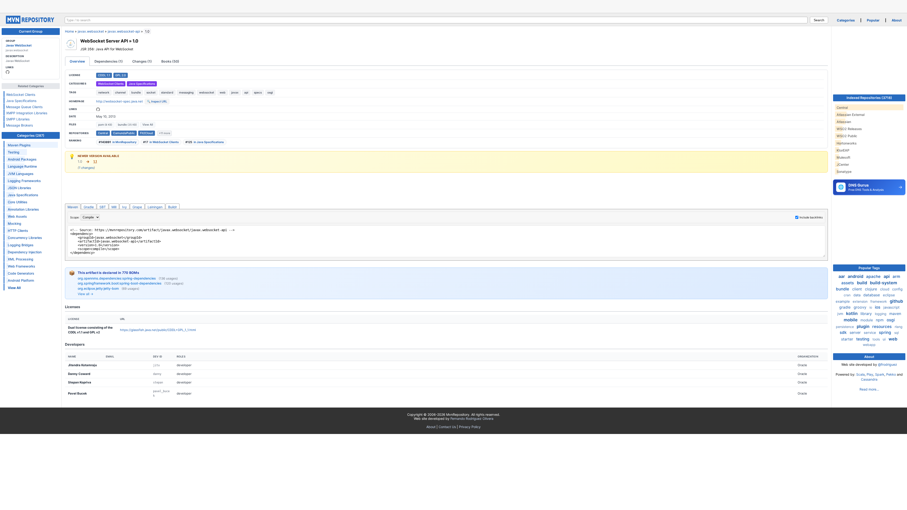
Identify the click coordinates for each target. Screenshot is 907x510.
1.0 (135, 40)
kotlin (852, 313)
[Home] (31, 23)
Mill (113, 207)
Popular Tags (869, 268)
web (223, 92)
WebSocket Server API (104, 40)
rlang (899, 327)
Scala (860, 374)
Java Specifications (21, 101)
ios (878, 307)
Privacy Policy (470, 427)
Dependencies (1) (108, 61)
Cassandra (869, 379)
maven (895, 313)
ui (885, 339)
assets (848, 282)
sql (896, 333)
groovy (861, 307)
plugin (863, 326)
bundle (136, 92)
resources (882, 326)
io (871, 307)
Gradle (89, 207)
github (896, 301)
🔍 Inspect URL (157, 101)
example (843, 301)
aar (842, 276)
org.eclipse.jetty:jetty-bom (99, 288)
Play (870, 374)
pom (105, 124)
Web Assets (17, 216)
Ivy (124, 207)
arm (896, 276)
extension (860, 301)
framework (879, 301)
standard (167, 92)
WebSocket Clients (20, 95)
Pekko (891, 374)
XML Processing (20, 259)
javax (235, 92)
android (856, 276)
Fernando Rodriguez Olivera (471, 418)
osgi (270, 92)
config (897, 289)
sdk (844, 332)
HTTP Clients (18, 231)
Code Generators (21, 273)
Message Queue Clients (24, 107)
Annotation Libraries (23, 209)
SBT (102, 207)
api (246, 92)
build (862, 282)
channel (120, 92)
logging (881, 314)
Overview (77, 61)
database (872, 295)
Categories (846, 20)
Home (69, 31)
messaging (186, 92)
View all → (85, 294)
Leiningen (155, 207)
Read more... (869, 389)
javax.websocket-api (124, 31)
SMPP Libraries (18, 119)
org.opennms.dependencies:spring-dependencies (117, 278)
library (866, 313)
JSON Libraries (19, 188)
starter (847, 339)
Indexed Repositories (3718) (869, 98)
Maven (73, 207)
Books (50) (170, 61)
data (857, 295)
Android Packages (22, 159)
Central (103, 133)
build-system (883, 282)
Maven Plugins (19, 145)
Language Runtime (22, 166)
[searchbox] (436, 20)
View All (147, 124)
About (897, 20)
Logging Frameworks (24, 181)
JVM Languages (21, 174)
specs (258, 92)
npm (880, 320)
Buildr (172, 207)
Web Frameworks (21, 266)
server (856, 332)
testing (863, 339)
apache (874, 276)
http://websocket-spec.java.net (119, 101)
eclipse (889, 295)
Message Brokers (19, 125)
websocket (206, 92)
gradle (845, 307)
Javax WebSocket (19, 45)
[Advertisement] (453, 6)
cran (847, 295)
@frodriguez (887, 364)
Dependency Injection (25, 252)
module (867, 320)
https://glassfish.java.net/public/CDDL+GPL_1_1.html (158, 330)
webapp (869, 345)
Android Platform (21, 280)
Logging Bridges (21, 245)
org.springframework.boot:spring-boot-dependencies (120, 283)
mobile (851, 319)
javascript (891, 307)
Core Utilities (17, 202)
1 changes (86, 168)
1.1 (95, 161)
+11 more (164, 133)
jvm (840, 313)
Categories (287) (30, 135)
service (870, 332)
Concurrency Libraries (25, 238)
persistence (845, 327)
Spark (879, 374)
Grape (137, 207)
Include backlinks (811, 217)
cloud (885, 289)
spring (885, 332)
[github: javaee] (7, 72)
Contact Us (447, 427)
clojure (871, 289)
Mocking (14, 223)
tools (877, 339)
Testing (13, 152)
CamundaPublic (124, 133)
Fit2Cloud (146, 133)
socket (150, 92)
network (103, 92)
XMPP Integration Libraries (26, 113)
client (857, 289)
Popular (873, 20)
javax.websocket (91, 31)
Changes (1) (142, 61)
